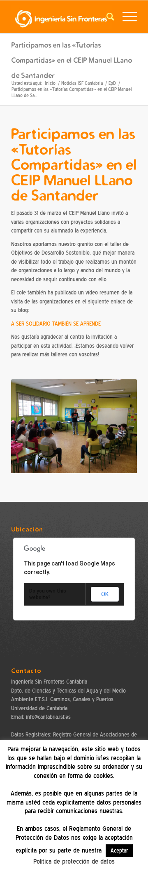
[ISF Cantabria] (61, 16)
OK (105, 594)
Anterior (29, 426)
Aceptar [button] (119, 851)
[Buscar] (106, 16)
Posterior (118, 426)
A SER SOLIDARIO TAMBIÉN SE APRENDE (56, 324)
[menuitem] (106, 16)
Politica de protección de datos (74, 861)
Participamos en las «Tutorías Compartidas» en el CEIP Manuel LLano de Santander (71, 60)
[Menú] (125, 16)
